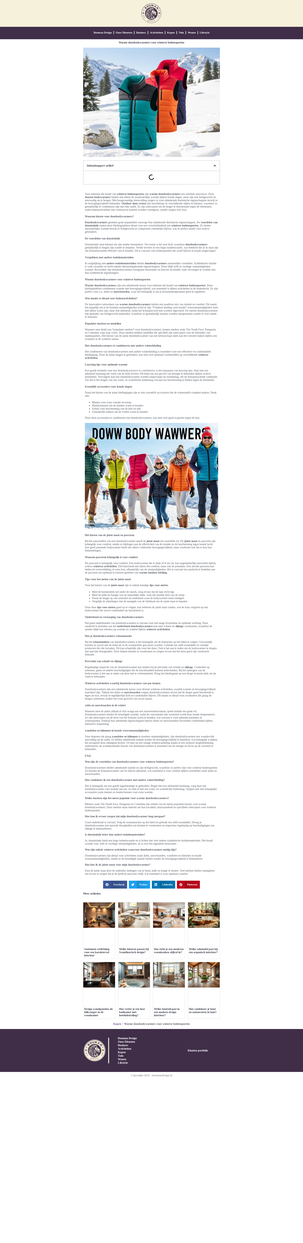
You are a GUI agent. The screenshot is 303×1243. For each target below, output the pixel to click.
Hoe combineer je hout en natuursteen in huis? (203, 1010)
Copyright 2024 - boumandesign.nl (151, 1075)
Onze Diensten (124, 32)
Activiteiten (156, 32)
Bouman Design (103, 32)
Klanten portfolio (198, 1050)
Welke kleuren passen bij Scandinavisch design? (134, 951)
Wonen (192, 32)
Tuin (181, 32)
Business (141, 32)
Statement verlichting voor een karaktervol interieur (96, 952)
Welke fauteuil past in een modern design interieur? (167, 1012)
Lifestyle (205, 32)
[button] (214, 165)
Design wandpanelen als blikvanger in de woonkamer (98, 1012)
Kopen (171, 32)
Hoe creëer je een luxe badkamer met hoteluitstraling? (132, 1012)
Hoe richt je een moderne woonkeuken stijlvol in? (169, 951)
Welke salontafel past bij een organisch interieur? (203, 951)
